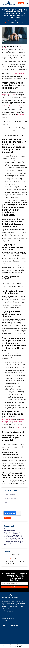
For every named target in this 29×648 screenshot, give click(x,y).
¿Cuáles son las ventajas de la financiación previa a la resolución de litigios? (14, 539)
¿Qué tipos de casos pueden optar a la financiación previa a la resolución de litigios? (13, 543)
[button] (27, 3)
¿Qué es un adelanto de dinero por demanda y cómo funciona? (12, 532)
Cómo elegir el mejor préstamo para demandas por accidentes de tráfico (13, 536)
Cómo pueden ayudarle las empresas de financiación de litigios (14, 529)
